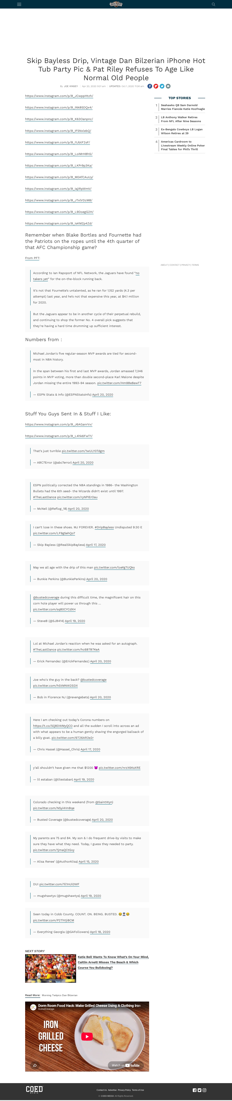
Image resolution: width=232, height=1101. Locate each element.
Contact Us (102, 1090)
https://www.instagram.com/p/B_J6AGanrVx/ (58, 424)
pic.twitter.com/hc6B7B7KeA (78, 649)
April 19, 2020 (75, 621)
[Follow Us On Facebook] (194, 1090)
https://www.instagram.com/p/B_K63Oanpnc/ (59, 119)
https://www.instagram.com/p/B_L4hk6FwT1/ (59, 436)
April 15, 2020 (89, 861)
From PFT (32, 258)
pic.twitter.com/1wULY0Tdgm (83, 451)
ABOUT (164, 265)
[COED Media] (34, 1093)
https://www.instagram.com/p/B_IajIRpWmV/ (58, 188)
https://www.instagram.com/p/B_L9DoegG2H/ (59, 212)
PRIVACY (185, 265)
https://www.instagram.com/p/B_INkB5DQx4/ (59, 107)
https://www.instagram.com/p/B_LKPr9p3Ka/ (58, 165)
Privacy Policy (124, 1090)
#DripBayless (104, 527)
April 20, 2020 (102, 394)
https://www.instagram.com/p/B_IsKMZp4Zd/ (58, 223)
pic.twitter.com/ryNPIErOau (77, 497)
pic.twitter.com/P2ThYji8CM (53, 920)
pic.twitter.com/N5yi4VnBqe (53, 808)
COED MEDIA (107, 1096)
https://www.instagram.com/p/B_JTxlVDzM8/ (58, 200)
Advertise (112, 1090)
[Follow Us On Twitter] (199, 1090)
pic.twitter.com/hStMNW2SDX (55, 685)
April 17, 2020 (96, 544)
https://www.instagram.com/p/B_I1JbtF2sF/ (57, 142)
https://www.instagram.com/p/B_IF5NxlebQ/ (58, 130)
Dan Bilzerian (70, 995)
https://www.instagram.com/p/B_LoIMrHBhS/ (59, 154)
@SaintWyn (103, 802)
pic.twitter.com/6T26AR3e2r (73, 737)
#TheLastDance (44, 497)
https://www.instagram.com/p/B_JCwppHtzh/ (59, 96)
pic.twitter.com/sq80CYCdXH (54, 609)
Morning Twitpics (51, 995)
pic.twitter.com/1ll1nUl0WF (59, 884)
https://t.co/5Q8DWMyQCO (53, 726)
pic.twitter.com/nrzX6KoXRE (119, 767)
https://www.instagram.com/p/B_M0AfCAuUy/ (59, 177)
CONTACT (175, 265)
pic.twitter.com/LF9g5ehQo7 (54, 533)
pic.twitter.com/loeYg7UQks (114, 567)
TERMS (195, 265)
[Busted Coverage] (116, 4)
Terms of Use (138, 1090)
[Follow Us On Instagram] (204, 1090)
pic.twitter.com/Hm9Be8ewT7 (119, 383)
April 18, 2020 (100, 932)
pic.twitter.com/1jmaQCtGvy (53, 850)
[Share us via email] (168, 86)
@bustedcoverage (46, 597)
